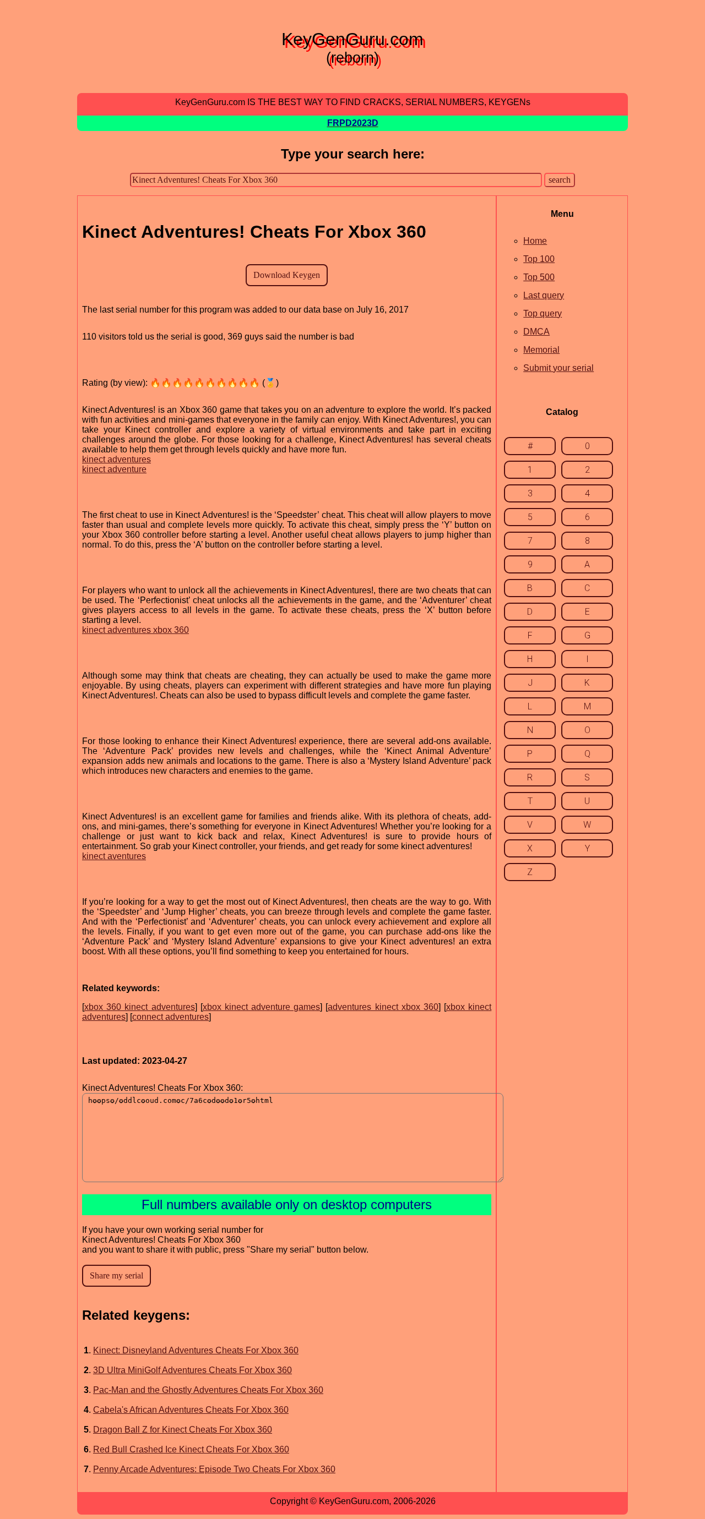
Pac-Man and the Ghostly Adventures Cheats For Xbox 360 (208, 1390)
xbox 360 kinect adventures (139, 1007)
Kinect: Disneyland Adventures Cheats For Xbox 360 (196, 1350)
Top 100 (539, 259)
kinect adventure (114, 469)
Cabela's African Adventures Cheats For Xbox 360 (191, 1409)
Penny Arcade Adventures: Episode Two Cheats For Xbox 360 (214, 1469)
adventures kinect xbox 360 (383, 1007)
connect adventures (170, 1016)
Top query (542, 313)
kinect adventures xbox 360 (135, 630)
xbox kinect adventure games (262, 1007)
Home (535, 240)
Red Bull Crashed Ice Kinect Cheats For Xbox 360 (191, 1449)
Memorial (541, 349)
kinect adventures (116, 459)
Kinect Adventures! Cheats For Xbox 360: (162, 1087)
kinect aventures (114, 856)
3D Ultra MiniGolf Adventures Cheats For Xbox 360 (192, 1370)
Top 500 (539, 277)
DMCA (536, 331)
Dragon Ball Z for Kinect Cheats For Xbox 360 (182, 1429)
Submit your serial (558, 368)
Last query (543, 295)
